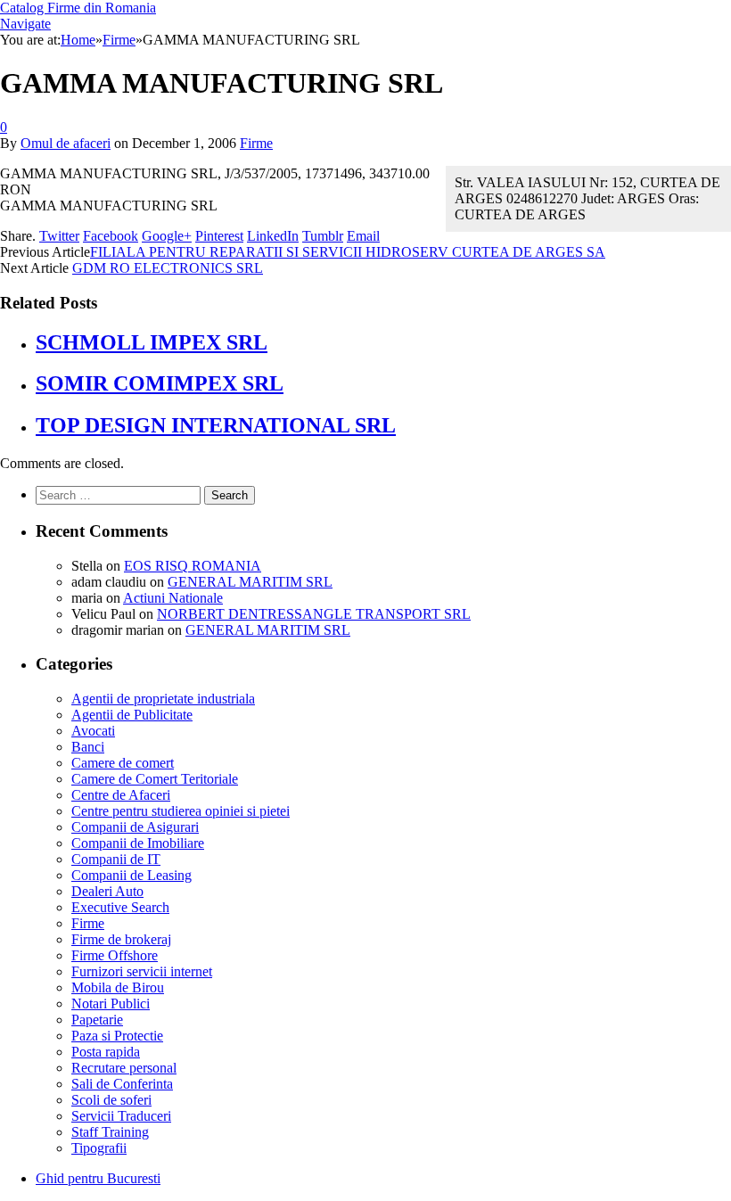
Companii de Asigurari (135, 827)
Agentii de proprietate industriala (163, 698)
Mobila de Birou (117, 987)
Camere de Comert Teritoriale (154, 778)
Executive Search (120, 907)
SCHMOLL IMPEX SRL (151, 342)
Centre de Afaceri (120, 794)
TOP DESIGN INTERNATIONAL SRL (216, 425)
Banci (87, 746)
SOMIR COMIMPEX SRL (159, 383)
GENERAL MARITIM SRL (250, 581)
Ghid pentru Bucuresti (98, 1178)
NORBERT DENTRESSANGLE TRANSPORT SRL (314, 613)
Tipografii (99, 1148)
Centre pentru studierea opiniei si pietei (180, 810)
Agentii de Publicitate (132, 714)
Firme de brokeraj (121, 939)
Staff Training (110, 1131)
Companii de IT (115, 859)
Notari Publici (110, 1003)
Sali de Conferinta (122, 1083)
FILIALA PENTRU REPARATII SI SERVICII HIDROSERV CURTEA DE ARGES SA (347, 251)
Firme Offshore (114, 955)
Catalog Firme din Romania (78, 7)
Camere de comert (122, 762)
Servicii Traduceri (121, 1115)
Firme (256, 143)
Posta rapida (105, 1051)
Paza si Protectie (117, 1035)
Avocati (93, 730)
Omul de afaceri (66, 143)
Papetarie (97, 1019)
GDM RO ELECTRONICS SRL (167, 268)
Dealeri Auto (107, 891)
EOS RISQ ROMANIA (192, 565)
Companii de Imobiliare (137, 843)
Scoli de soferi (111, 1099)
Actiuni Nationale (173, 597)
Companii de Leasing (131, 875)
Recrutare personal (124, 1067)
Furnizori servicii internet (141, 971)
